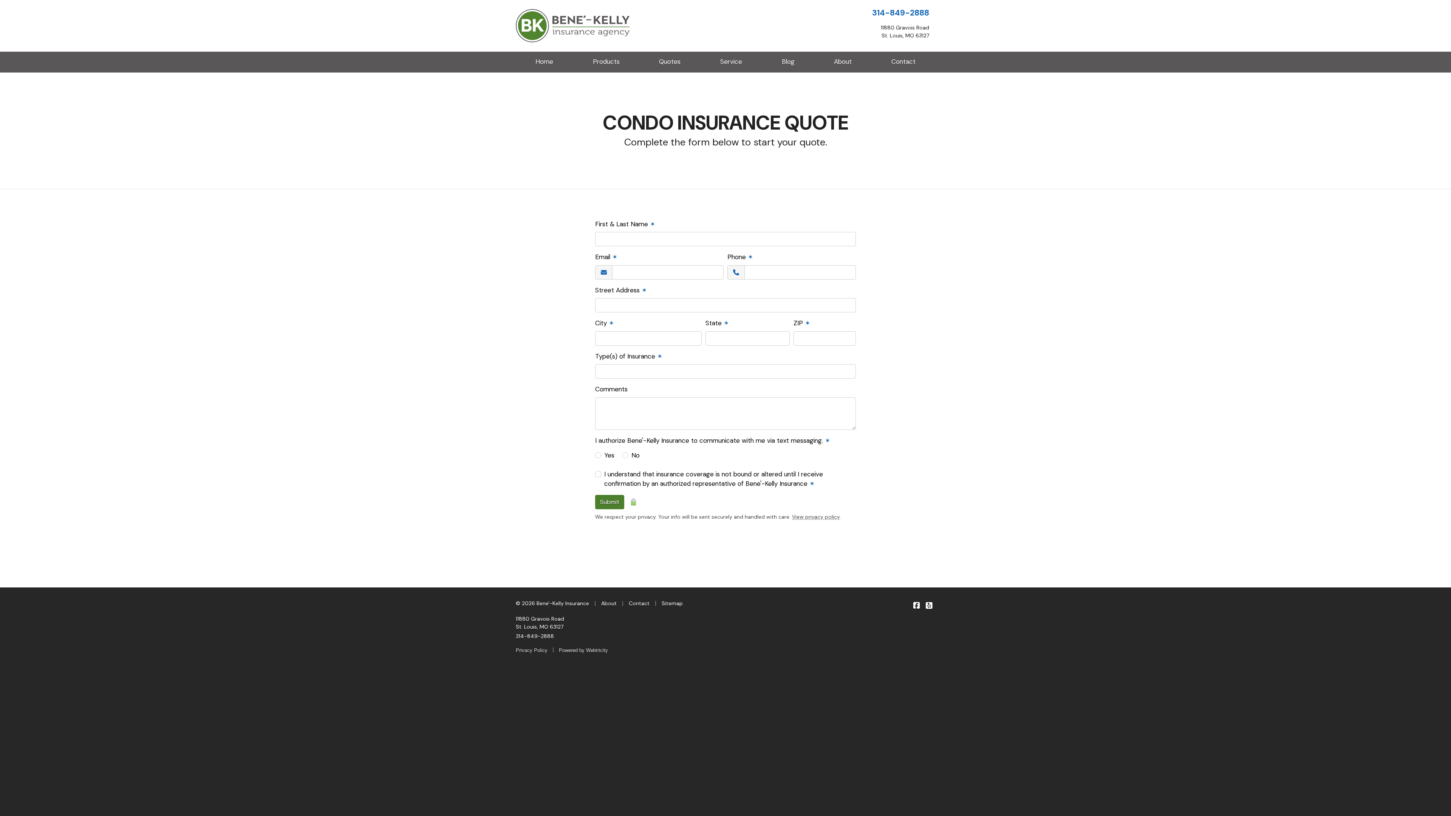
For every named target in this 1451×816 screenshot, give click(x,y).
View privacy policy (816, 516)
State (717, 323)
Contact (903, 61)
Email (606, 257)
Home (544, 61)
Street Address (621, 290)
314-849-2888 (900, 13)
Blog (788, 61)
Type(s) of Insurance (628, 356)
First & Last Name (625, 224)
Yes (609, 455)
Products (606, 61)
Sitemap (672, 603)
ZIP (802, 323)
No (635, 455)
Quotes (670, 61)
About (843, 61)
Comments (611, 389)
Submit (609, 502)
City (604, 323)
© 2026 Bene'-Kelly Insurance (552, 603)
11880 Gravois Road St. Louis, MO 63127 (540, 622)
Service (731, 61)
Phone (740, 257)
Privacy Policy (532, 650)
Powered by (583, 650)
